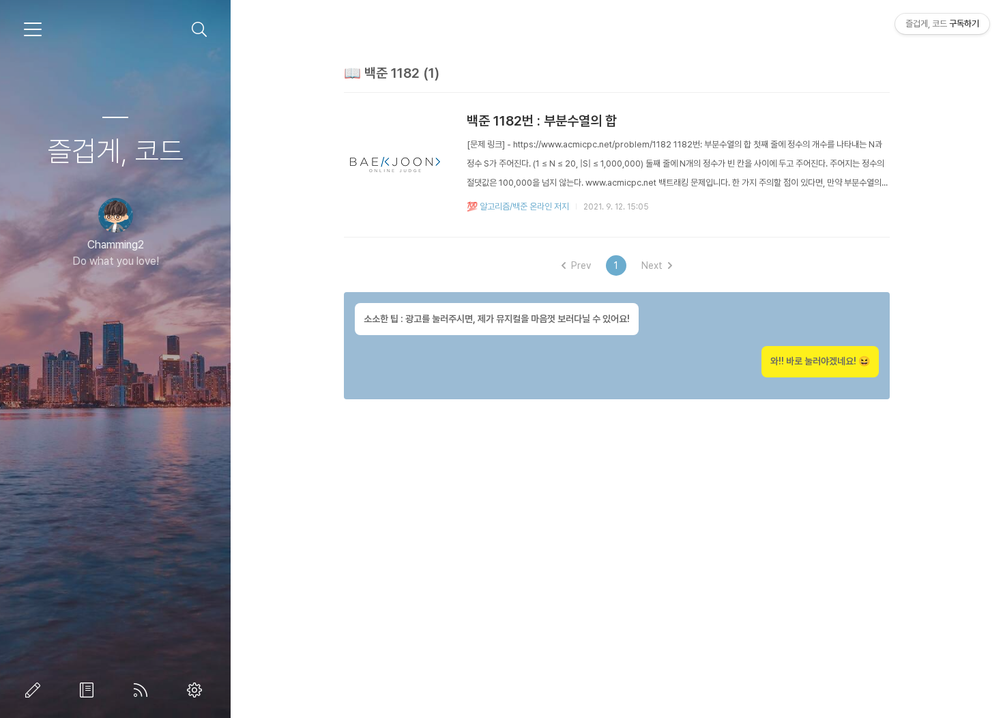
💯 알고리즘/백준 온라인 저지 (518, 206)
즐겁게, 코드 (115, 151)
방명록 (89, 690)
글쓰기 (35, 690)
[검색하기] (199, 30)
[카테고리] (33, 29)
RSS (143, 690)
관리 (197, 690)
